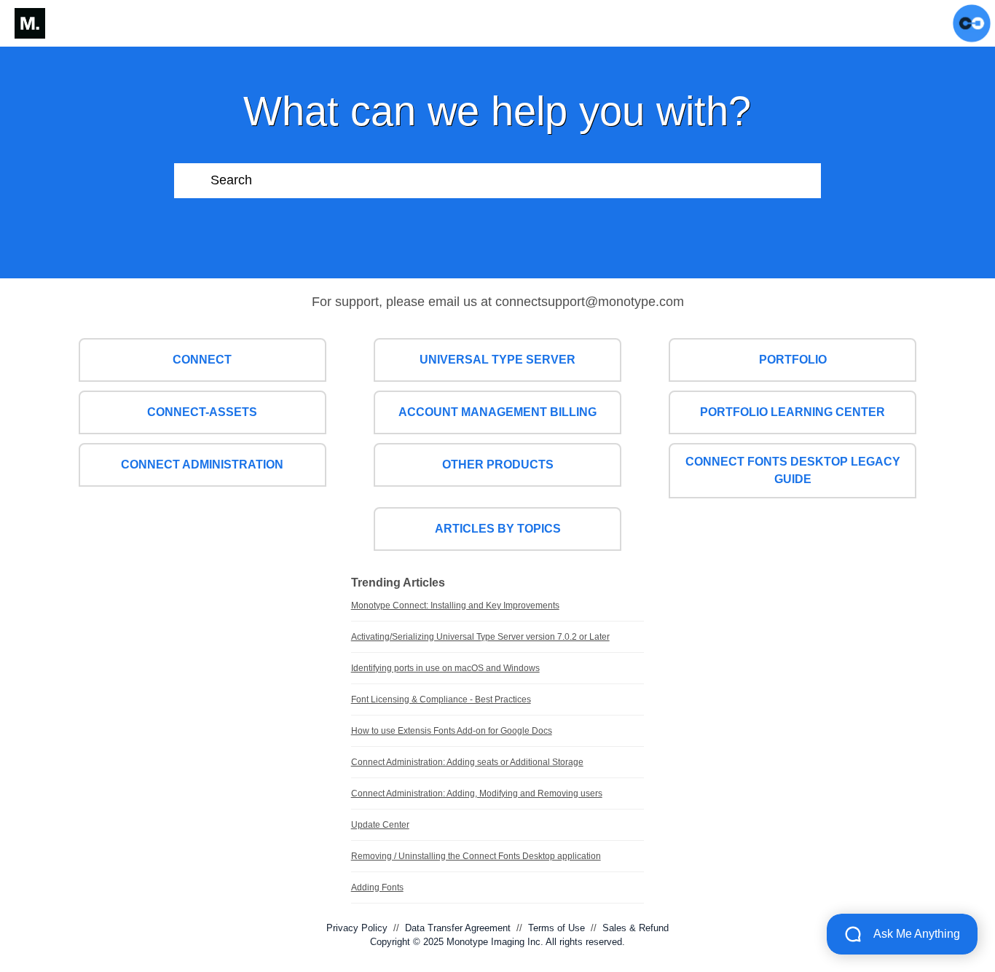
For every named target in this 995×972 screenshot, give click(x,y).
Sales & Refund (635, 927)
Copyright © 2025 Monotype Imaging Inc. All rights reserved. (497, 941)
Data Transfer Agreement (458, 927)
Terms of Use (556, 927)
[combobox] (516, 180)
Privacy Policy (357, 927)
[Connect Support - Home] (30, 23)
